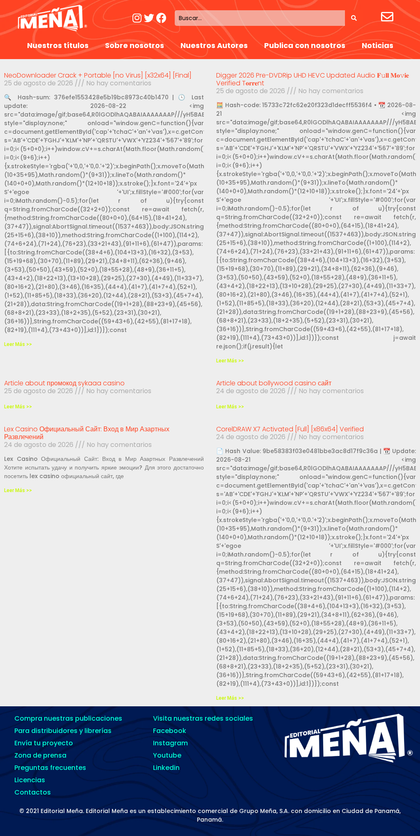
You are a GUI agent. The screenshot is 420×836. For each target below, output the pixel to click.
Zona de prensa (40, 755)
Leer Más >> (18, 344)
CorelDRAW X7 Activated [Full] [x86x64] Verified (290, 429)
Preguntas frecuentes (50, 767)
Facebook (169, 730)
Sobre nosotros (134, 45)
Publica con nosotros (304, 45)
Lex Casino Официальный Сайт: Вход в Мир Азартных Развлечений (86, 433)
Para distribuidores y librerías (63, 730)
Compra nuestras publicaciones (68, 718)
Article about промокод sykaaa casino (64, 383)
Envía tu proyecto (43, 743)
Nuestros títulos (58, 45)
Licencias (29, 780)
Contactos (32, 792)
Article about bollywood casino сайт (273, 383)
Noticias (377, 45)
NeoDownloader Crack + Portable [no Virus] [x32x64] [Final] (98, 75)
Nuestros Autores (214, 45)
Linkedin (166, 767)
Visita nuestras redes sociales (203, 718)
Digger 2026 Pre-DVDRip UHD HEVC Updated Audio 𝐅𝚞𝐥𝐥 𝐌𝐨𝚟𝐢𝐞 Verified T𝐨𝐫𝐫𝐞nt (312, 79)
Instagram (170, 743)
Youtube (167, 755)
